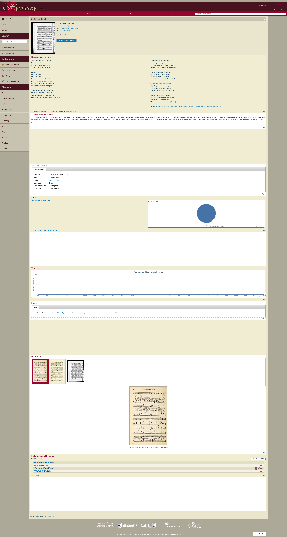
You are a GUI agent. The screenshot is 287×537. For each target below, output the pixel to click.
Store (132, 14)
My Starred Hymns (12, 64)
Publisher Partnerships (159, 534)
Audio (35, 307)
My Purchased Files (12, 81)
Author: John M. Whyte (63, 26)
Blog (3, 132)
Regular (68, 111)
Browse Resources (8, 93)
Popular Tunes (7, 115)
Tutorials (5, 143)
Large (74, 111)
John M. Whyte (54, 180)
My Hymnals (9, 76)
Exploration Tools (8, 98)
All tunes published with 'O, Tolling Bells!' (45, 230)
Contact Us (136, 534)
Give (168, 534)
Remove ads (262, 5)
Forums (4, 137)
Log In (4, 24)
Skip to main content (6, 1)
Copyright (123, 534)
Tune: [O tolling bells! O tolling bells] (67, 28)
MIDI (64, 35)
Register (281, 9)
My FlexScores (10, 70)
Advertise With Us (145, 534)
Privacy (129, 534)
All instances (36, 475)
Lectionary (5, 121)
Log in (274, 9)
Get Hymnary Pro (176, 534)
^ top (263, 111)
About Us (5, 149)
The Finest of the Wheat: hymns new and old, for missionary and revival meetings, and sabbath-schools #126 (188, 106)
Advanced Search (8, 48)
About (117, 534)
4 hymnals (67, 30)
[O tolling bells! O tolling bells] (41, 200)
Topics (4, 104)
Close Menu (9, 19)
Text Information (39, 170)
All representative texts (39, 111)
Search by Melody (8, 53)
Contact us (51, 516)
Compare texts (53, 111)
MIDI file (39, 313)
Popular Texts (6, 109)
